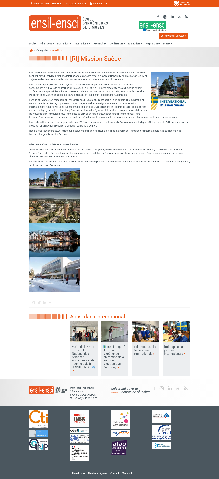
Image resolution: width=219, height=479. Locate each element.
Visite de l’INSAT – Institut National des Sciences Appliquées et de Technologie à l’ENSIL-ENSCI (83, 357)
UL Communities (77, 3)
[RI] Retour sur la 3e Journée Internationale (144, 350)
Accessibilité (40, 3)
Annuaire (97, 3)
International (56, 50)
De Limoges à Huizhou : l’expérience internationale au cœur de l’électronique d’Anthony (114, 357)
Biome (58, 3)
